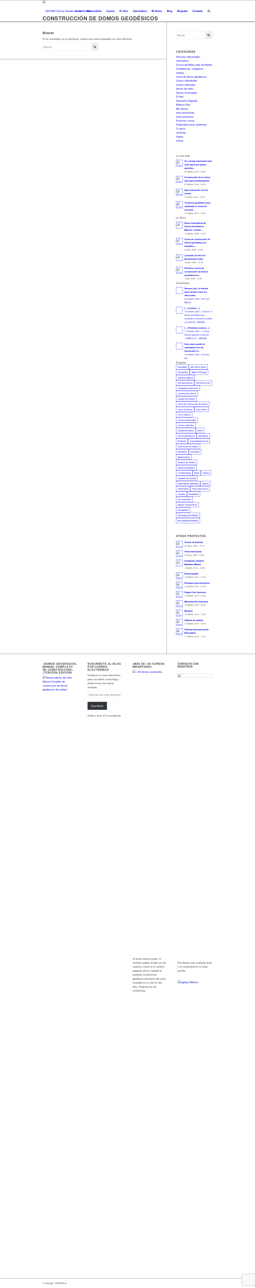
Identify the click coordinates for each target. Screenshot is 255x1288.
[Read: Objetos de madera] (179, 622)
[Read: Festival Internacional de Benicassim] (179, 631)
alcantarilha (183, 372)
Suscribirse (97, 706)
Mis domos (182, 108)
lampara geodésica (186, 467)
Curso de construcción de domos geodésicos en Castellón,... (197, 243)
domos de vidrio (184, 88)
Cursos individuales (186, 80)
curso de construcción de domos (193, 403)
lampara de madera (186, 462)
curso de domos (185, 409)
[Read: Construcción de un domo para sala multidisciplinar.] (179, 179)
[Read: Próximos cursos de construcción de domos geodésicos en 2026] (179, 270)
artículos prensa (185, 382)
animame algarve (185, 377)
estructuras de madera (188, 446)
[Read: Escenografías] (179, 575)
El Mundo (182, 440)
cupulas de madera (186, 398)
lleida (197, 472)
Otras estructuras (193, 551)
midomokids (183, 488)
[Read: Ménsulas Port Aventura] (179, 603)
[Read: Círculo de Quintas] (179, 544)
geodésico (182, 451)
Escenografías (191, 573)
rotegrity (181, 494)
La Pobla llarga (184, 472)
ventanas (181, 132)
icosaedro (195, 451)
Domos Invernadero (186, 92)
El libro (180, 96)
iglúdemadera (184, 456)
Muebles (188, 610)
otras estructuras (185, 112)
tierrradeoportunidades (188, 520)
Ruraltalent (193, 494)
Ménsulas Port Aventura (196, 601)
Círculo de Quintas (193, 542)
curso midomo (184, 414)
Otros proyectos (184, 116)
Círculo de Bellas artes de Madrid (194, 64)
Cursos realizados (185, 84)
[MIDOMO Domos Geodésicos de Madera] (66, 11)
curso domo (201, 409)
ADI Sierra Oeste (198, 366)
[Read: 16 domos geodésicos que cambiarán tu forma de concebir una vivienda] (179, 204)
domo (200, 430)
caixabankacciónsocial (188, 388)
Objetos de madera (193, 620)
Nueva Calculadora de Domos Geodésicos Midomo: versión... (195, 226)
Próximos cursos (185, 120)
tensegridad (183, 509)
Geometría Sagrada (186, 100)
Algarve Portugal (199, 372)
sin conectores (184, 499)
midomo (205, 483)
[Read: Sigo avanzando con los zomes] (179, 192)
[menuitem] (78, 11)
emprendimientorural (199, 440)
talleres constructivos (187, 504)
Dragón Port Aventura (195, 592)
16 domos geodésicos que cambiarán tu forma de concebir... (197, 206)
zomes (179, 140)
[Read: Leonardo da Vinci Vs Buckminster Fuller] (179, 257)
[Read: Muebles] (179, 613)
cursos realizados (186, 425)
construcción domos (187, 393)
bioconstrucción (203, 382)
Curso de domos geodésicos (191, 76)
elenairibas (203, 435)
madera (206, 472)
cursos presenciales (187, 419)
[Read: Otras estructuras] (179, 553)
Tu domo (180, 128)
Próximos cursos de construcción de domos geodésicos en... (196, 272)
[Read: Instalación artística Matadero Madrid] (179, 563)
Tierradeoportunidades (188, 515)
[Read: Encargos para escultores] (179, 585)
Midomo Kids (183, 104)
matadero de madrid (187, 478)
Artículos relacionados (188, 56)
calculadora (182, 60)
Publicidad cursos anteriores (191, 124)
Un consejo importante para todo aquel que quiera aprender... (198, 164)
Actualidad (182, 366)
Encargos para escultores (196, 583)
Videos (180, 136)
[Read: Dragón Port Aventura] (179, 594)
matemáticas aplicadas (188, 483)
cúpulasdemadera (186, 430)
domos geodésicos (186, 435)
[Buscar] (208, 11)
